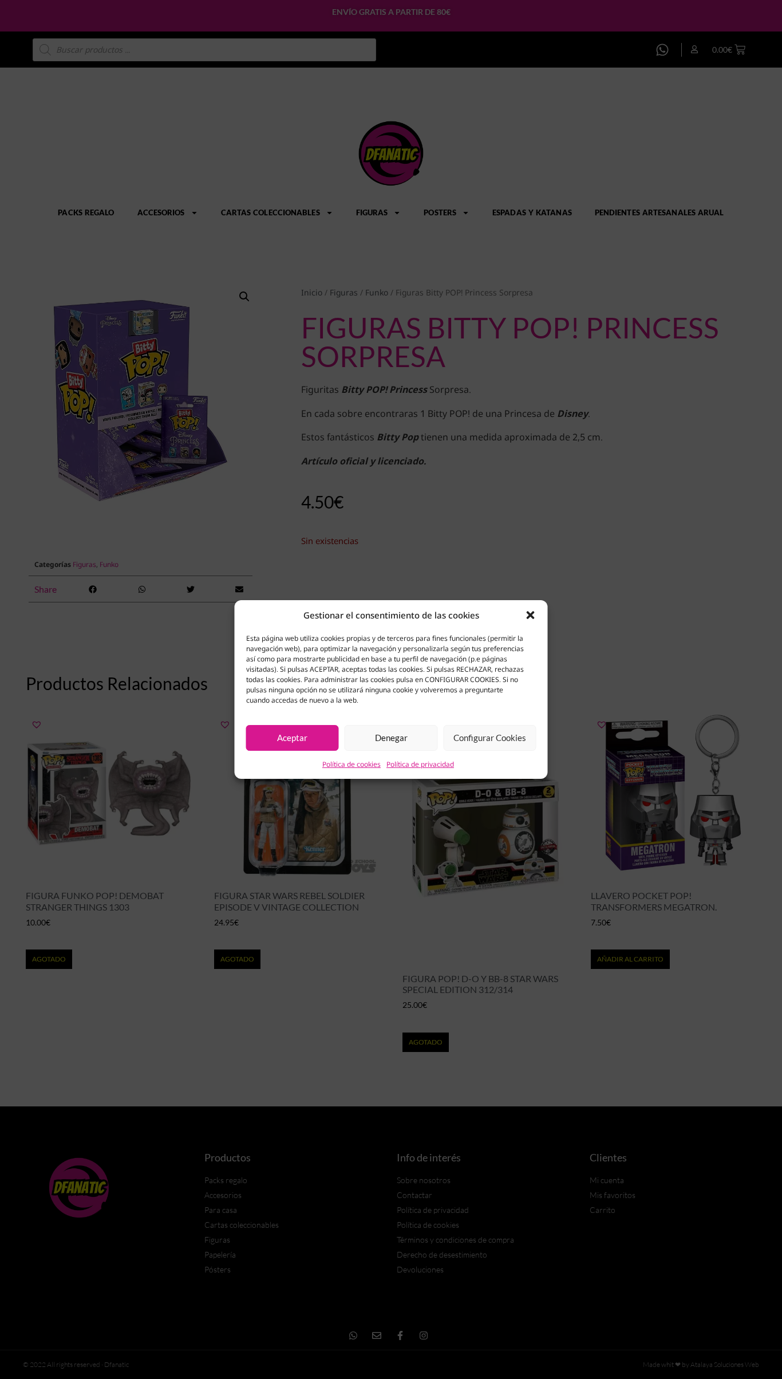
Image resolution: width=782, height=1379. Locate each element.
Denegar (391, 737)
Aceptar (292, 737)
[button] (530, 615)
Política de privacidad (420, 764)
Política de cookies (351, 764)
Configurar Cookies (489, 737)
